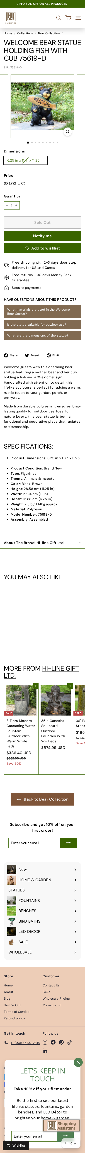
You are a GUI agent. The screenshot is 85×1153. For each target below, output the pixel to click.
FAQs (46, 992)
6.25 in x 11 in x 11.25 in (25, 160)
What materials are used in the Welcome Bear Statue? (38, 311)
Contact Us (51, 985)
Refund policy (14, 1018)
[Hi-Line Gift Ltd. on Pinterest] (61, 1042)
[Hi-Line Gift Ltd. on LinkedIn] (45, 1050)
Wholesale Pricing (56, 998)
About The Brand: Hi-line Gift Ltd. (34, 542)
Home (8, 33)
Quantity (12, 196)
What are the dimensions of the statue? (37, 335)
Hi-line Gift (12, 1005)
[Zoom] (67, 131)
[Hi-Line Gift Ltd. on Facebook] (53, 1042)
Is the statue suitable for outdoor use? (36, 324)
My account (52, 1005)
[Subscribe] (68, 843)
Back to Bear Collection (45, 799)
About (8, 992)
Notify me (42, 235)
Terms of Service (16, 1012)
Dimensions (14, 151)
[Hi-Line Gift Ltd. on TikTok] (69, 1042)
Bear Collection (49, 33)
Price (8, 175)
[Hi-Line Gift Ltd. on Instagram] (45, 1042)
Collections (25, 33)
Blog (7, 998)
